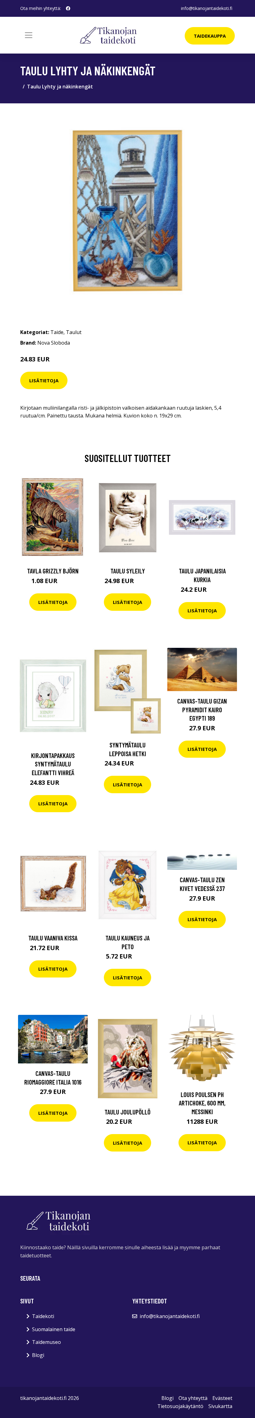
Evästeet (222, 1398)
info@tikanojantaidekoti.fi (206, 8)
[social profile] (68, 8)
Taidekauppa (210, 36)
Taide (56, 332)
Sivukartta (220, 1406)
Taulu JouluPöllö (127, 1112)
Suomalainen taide (53, 1329)
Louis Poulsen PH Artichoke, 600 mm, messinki (202, 1103)
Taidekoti (43, 1316)
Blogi (38, 1355)
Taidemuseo (46, 1342)
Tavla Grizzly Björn (53, 571)
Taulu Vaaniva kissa (52, 938)
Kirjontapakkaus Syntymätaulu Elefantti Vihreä (53, 763)
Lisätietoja (43, 380)
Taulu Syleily (127, 571)
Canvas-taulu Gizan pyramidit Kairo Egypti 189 (202, 709)
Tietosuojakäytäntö (180, 1406)
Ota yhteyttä (192, 1398)
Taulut (73, 332)
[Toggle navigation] (28, 35)
